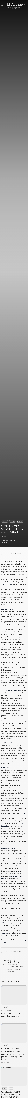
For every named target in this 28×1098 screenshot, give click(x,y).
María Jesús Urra (5, 538)
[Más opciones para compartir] (19, 553)
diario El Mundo (6, 584)
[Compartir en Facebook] (2, 553)
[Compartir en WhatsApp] (10, 553)
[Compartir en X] (6, 553)
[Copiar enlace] (14, 553)
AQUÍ (3, 923)
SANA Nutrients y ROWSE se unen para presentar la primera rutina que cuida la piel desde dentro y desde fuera (12, 1053)
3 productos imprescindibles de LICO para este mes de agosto (11, 1013)
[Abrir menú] (2, 5)
